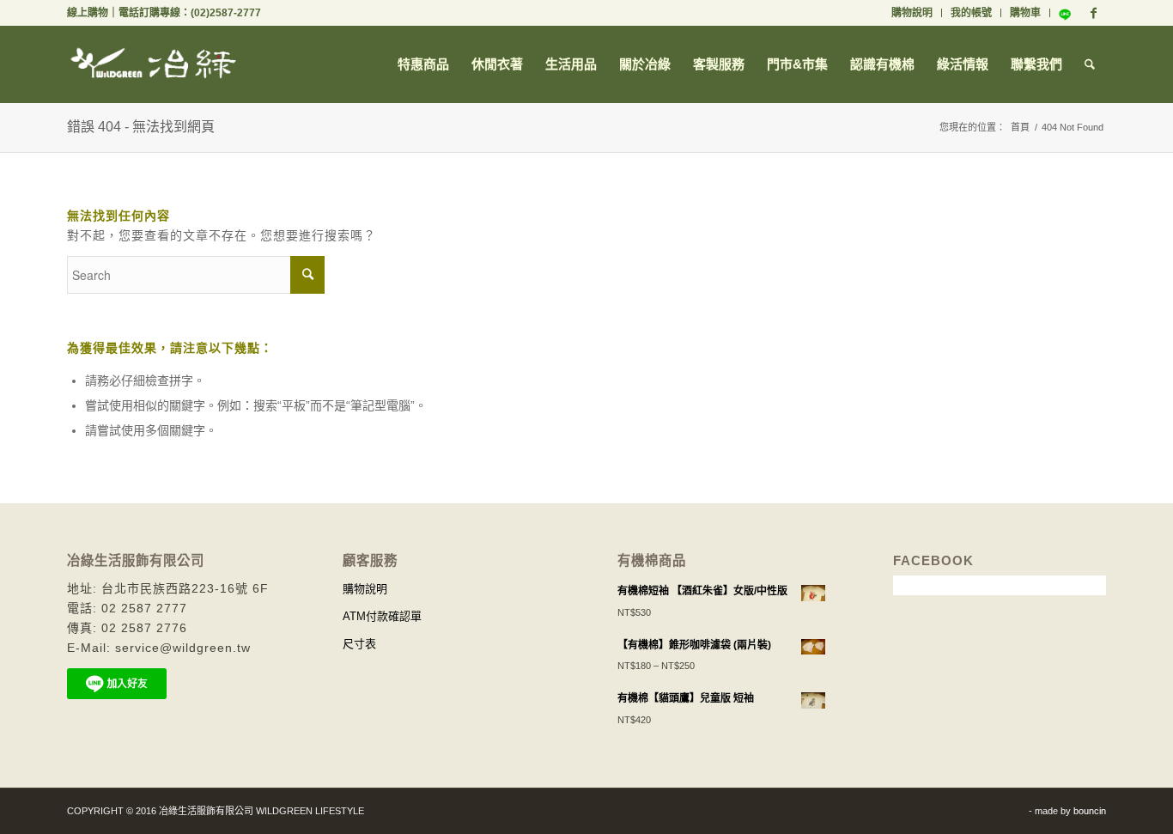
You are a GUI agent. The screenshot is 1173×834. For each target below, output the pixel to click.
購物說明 (912, 13)
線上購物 (87, 13)
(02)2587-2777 (226, 13)
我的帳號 (971, 13)
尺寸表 (359, 643)
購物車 (1025, 13)
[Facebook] (1093, 13)
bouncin (1089, 811)
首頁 (1020, 127)
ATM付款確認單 (382, 616)
